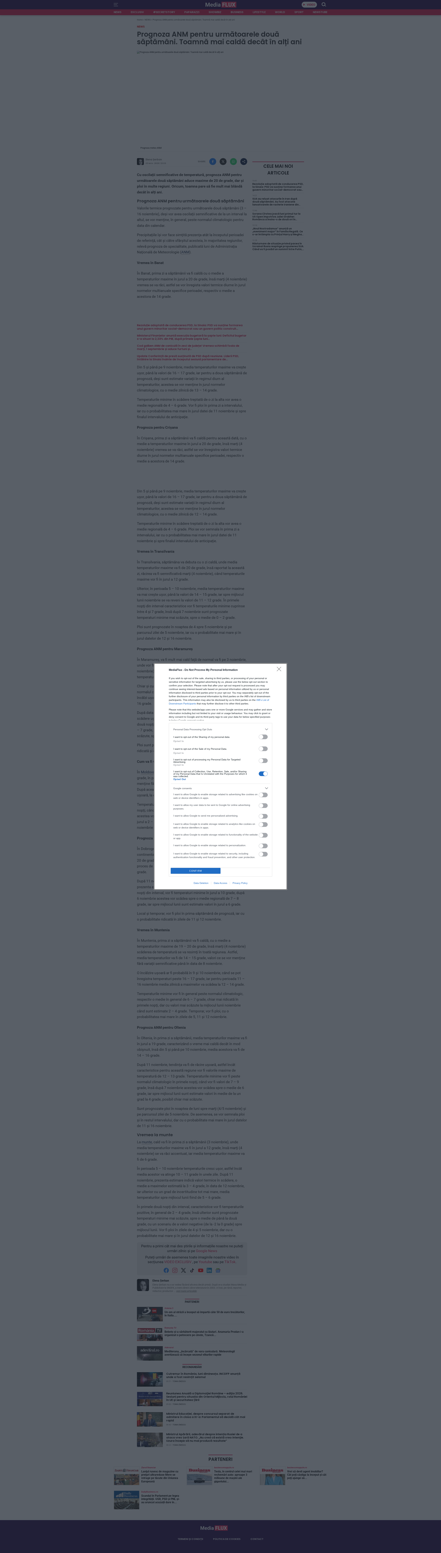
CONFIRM (195, 871)
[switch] (263, 737)
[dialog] (220, 776)
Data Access (220, 883)
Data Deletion (201, 883)
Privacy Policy (240, 883)
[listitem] (220, 729)
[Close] (280, 670)
